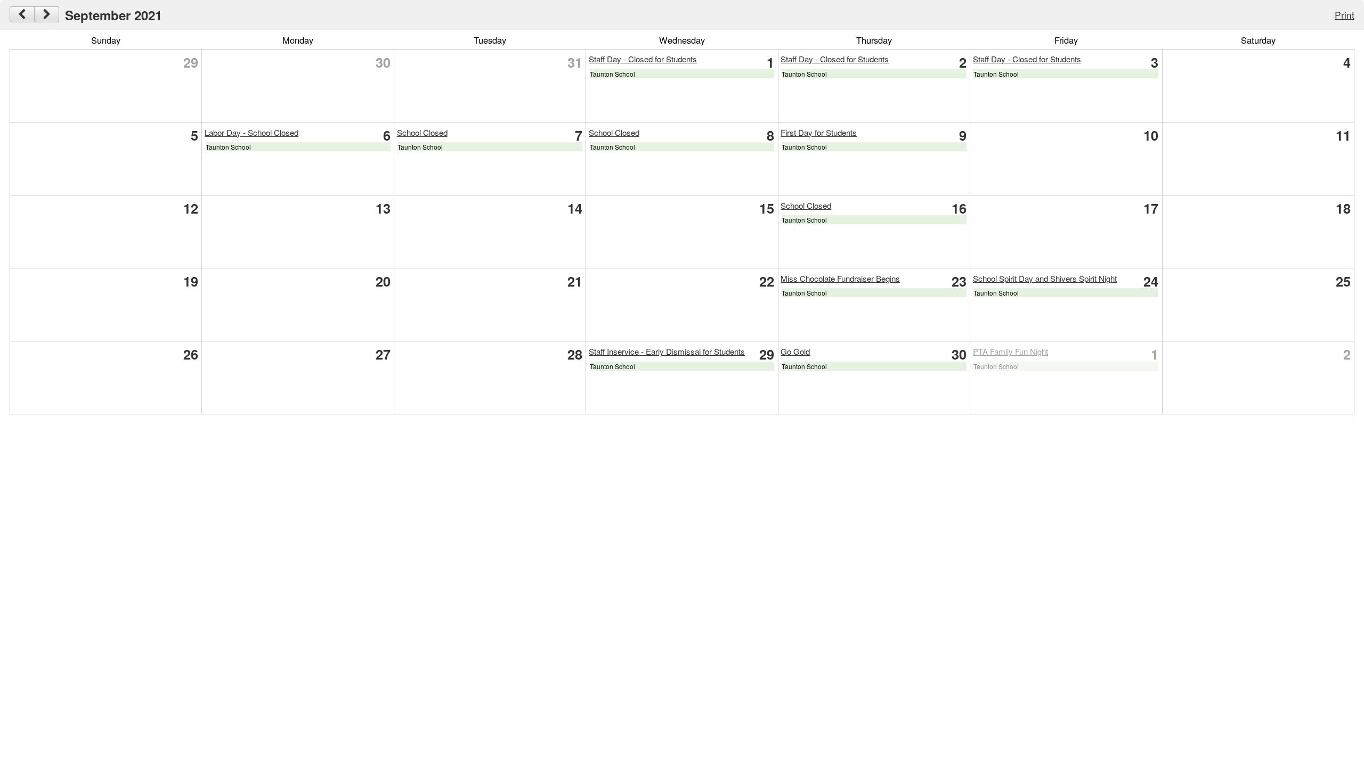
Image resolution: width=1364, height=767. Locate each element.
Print (1344, 14)
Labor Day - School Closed (251, 132)
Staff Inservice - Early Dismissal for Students (667, 351)
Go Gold (795, 351)
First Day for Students (819, 132)
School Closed (422, 132)
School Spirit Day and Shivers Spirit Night (1045, 278)
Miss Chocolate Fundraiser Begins (840, 278)
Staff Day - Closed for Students (643, 58)
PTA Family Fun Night (1010, 351)
